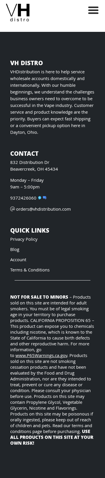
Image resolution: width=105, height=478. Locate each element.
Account (18, 260)
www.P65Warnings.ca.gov (41, 356)
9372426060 (23, 198)
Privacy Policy (24, 239)
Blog (14, 250)
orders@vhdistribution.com (43, 209)
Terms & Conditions (30, 270)
